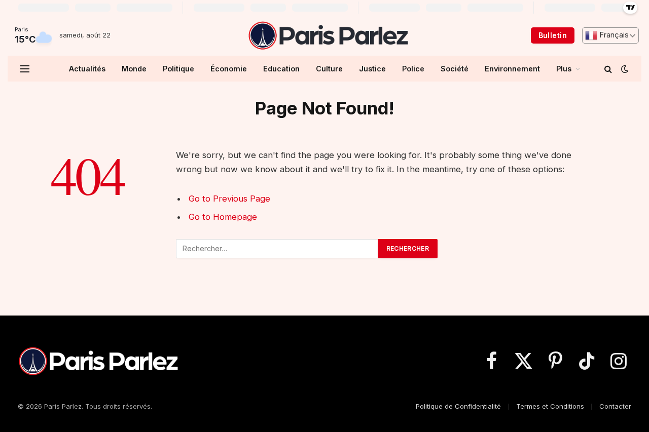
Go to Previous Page (229, 198)
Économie (228, 68)
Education (281, 68)
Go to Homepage (223, 217)
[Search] (608, 68)
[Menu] (24, 68)
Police (413, 68)
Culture (329, 68)
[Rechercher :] (277, 248)
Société (454, 68)
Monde (134, 68)
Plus (563, 68)
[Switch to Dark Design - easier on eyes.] (624, 69)
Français (613, 35)
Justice (372, 68)
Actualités (87, 68)
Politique (178, 68)
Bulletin (552, 35)
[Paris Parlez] (327, 35)
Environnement (512, 68)
